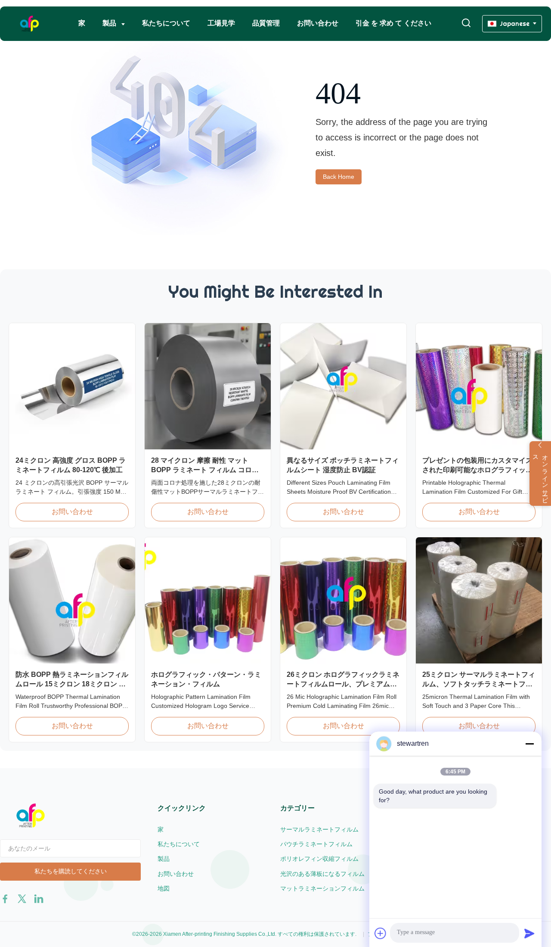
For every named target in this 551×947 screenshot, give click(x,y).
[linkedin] (39, 899)
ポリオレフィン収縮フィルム (319, 858)
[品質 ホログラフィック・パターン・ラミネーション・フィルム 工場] (208, 600)
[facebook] (5, 899)
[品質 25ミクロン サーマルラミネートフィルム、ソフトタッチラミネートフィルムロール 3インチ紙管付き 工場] (479, 600)
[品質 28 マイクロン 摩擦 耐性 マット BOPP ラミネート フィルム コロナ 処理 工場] (208, 386)
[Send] (529, 933)
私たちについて (166, 23)
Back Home (338, 176)
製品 (110, 23)
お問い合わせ (317, 23)
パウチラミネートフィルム (316, 844)
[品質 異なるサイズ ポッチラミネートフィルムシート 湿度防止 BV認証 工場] (343, 386)
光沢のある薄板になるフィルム (322, 873)
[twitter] (22, 899)
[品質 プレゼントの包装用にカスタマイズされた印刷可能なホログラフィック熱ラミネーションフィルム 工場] (479, 386)
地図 (164, 888)
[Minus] (529, 743)
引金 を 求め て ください (393, 23)
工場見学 (221, 23)
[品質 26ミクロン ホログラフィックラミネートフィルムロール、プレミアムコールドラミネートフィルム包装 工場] (343, 600)
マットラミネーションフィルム (322, 888)
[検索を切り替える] (466, 23)
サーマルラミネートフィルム (319, 829)
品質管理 (266, 23)
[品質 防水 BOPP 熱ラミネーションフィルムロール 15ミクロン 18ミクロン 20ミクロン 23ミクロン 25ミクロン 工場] (72, 600)
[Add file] (381, 933)
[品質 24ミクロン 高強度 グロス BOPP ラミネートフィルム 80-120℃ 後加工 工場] (72, 386)
